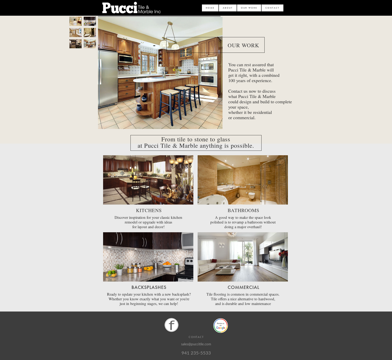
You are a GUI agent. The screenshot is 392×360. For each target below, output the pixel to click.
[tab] (75, 21)
